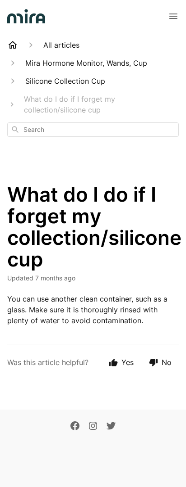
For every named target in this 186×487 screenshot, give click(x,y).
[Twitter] (111, 426)
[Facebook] (75, 426)
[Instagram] (93, 426)
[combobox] (93, 129)
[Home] (12, 45)
